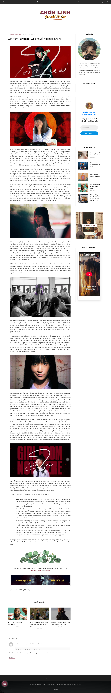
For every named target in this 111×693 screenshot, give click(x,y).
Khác (71, 2)
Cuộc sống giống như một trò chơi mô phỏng (95, 164)
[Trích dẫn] (30, 649)
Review (55, 2)
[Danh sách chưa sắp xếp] (27, 649)
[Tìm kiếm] (102, 2)
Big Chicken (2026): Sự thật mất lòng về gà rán (95, 186)
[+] (39, 649)
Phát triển (46, 2)
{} (36, 649)
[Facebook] (4, 50)
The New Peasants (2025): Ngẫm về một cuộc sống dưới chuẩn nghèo (39, 624)
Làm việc (36, 2)
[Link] (34, 649)
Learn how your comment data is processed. (42, 653)
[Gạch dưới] (21, 649)
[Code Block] (32, 649)
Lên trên (55, 689)
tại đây (47, 570)
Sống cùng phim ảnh (15, 34)
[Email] (4, 54)
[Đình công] (23, 649)
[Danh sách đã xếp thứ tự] (25, 649)
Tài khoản (80, 2)
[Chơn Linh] (55, 16)
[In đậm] (16, 649)
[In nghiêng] (18, 649)
